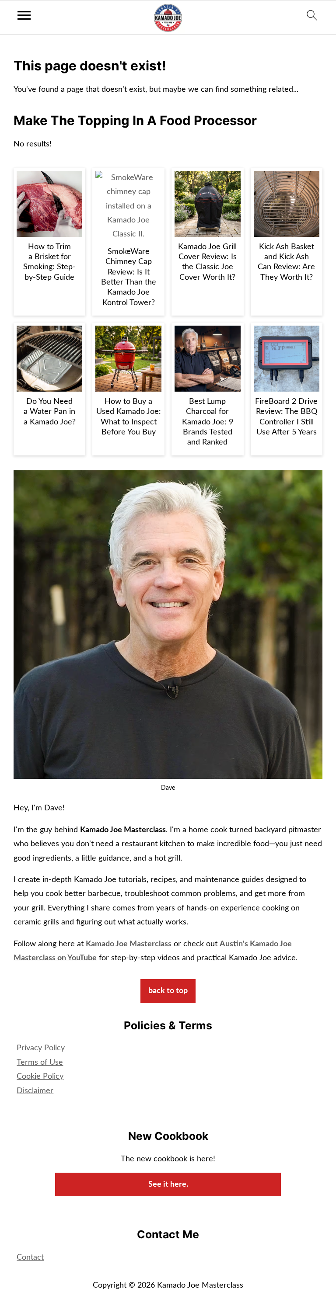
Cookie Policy (40, 1076)
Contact (30, 1257)
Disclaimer (35, 1091)
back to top (168, 991)
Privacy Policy (41, 1048)
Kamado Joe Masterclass (129, 944)
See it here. (168, 1184)
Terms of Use (40, 1062)
